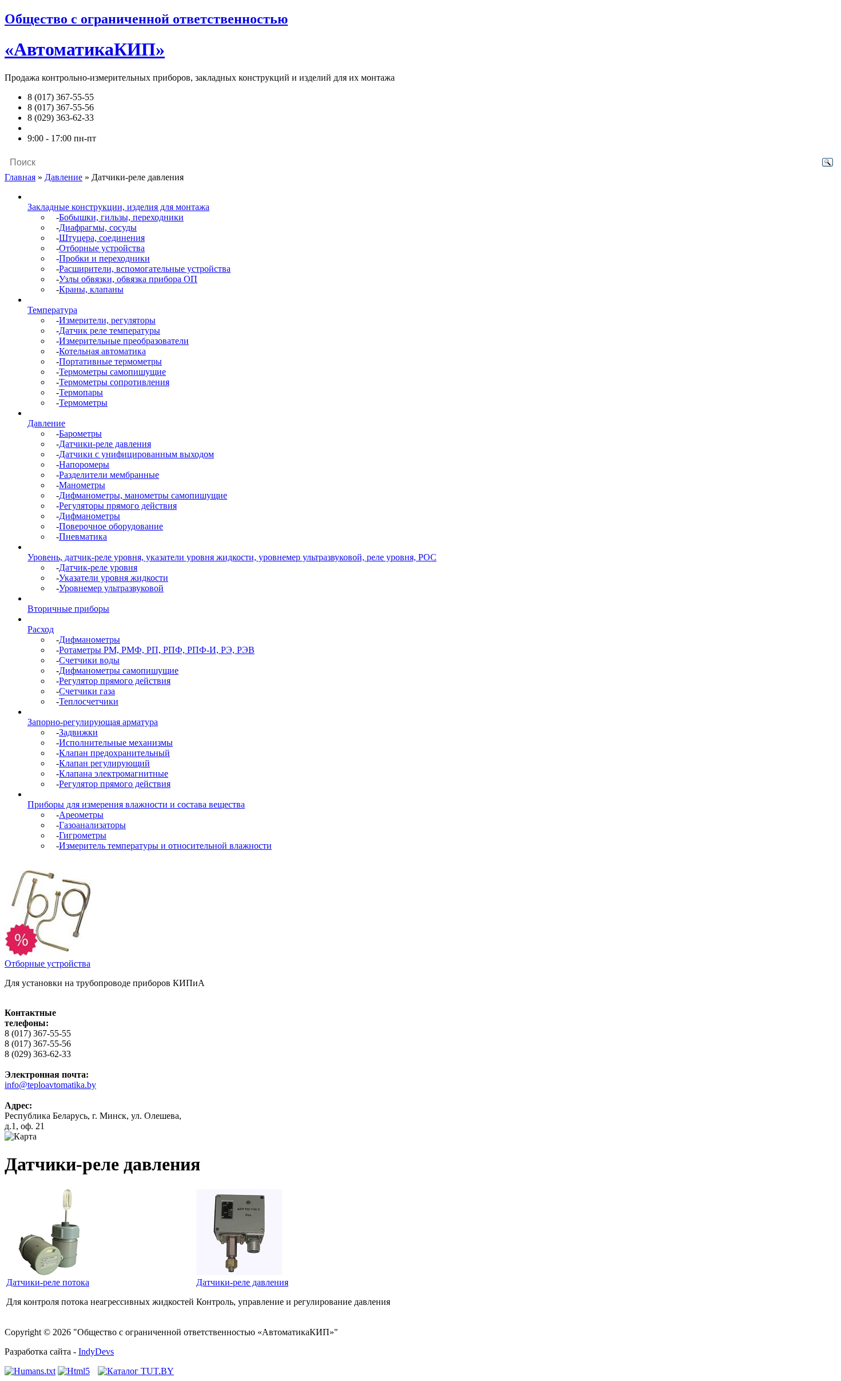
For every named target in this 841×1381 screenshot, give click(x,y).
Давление (63, 177)
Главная (20, 177)
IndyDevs (96, 1351)
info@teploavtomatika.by (73, 128)
